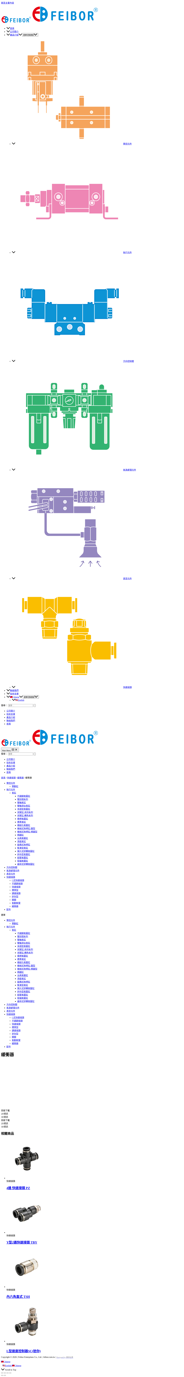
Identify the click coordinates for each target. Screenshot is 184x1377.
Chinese (7, 1362)
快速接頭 (11, 778)
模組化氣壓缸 (23, 825)
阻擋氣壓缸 (22, 861)
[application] (20, 35)
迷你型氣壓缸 (23, 854)
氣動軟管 (16, 903)
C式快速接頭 (18, 880)
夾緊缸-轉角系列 (25, 815)
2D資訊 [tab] (4, 1114)
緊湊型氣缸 (22, 848)
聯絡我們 (10, 720)
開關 (14, 900)
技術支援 (10, 714)
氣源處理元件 (12, 870)
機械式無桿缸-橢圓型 (27, 832)
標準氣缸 (21, 822)
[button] (92, 914)
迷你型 (15, 896)
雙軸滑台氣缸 (23, 806)
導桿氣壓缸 (22, 819)
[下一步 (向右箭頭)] (5, 1375)
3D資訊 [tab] (4, 1117)
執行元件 (10, 789)
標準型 (15, 890)
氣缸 (14, 793)
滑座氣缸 (21, 841)
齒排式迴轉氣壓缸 (25, 864)
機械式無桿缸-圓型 (26, 828)
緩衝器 (20, 778)
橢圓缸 (20, 835)
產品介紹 (10, 717)
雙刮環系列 (22, 799)
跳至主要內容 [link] (7, 3)
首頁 (8, 724)
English (8, 1365)
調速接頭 (16, 893)
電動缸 (15, 786)
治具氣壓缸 (22, 838)
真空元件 (10, 874)
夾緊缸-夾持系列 (25, 812)
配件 (8, 909)
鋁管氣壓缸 (22, 858)
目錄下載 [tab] (5, 1110)
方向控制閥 (11, 867)
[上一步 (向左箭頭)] (2, 1375)
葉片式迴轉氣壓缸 (25, 851)
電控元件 (10, 783)
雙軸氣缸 (21, 802)
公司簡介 (10, 711)
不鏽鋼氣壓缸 (23, 796)
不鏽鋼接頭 (17, 883)
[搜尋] (35, 705)
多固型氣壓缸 (23, 809)
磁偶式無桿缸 (23, 845)
